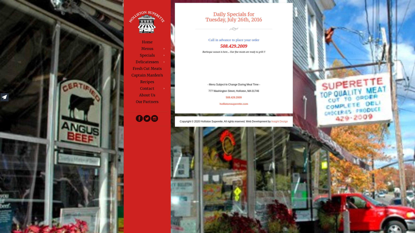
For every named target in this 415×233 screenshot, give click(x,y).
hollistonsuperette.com (234, 104)
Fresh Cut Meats (147, 68)
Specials (147, 55)
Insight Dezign (279, 121)
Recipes (147, 82)
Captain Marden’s (147, 75)
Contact (147, 88)
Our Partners (147, 102)
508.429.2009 (234, 97)
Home (147, 42)
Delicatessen (147, 62)
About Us (147, 95)
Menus (147, 48)
